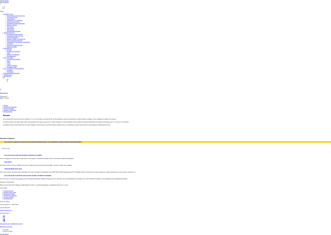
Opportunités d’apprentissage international (18, 42)
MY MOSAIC (7, 76)
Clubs (8, 62)
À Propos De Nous (12, 17)
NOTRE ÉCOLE (8, 14)
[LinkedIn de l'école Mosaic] (4, 219)
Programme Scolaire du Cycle (15, 36)
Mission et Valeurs (12, 25)
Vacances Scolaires (12, 65)
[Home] (2, 11)
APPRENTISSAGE (9, 33)
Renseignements (11, 56)
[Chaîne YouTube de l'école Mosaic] (4, 221)
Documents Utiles (12, 67)
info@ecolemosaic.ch (6, 210)
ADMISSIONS (7, 48)
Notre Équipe (10, 28)
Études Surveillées (12, 47)
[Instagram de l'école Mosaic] (4, 218)
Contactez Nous (7, 75)
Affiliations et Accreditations (14, 20)
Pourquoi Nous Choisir (13, 22)
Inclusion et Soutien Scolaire (14, 45)
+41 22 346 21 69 (5, 207)
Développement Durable (13, 31)
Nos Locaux (10, 26)
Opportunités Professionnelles (11, 73)
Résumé (9, 50)
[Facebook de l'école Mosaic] (4, 216)
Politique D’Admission (13, 54)
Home (1, 98)
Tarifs (8, 53)
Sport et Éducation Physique (14, 40)
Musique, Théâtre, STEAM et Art (16, 39)
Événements (10, 71)
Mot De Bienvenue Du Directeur (16, 15)
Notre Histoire (11, 19)
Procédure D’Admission (13, 51)
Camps (9, 64)
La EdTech (10, 43)
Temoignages (10, 29)
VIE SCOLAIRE (8, 57)
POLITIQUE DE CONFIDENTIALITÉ (11, 224)
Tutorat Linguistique (12, 37)
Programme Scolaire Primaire (15, 34)
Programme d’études (9, 194)
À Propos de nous (8, 191)
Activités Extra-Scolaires (13, 59)
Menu (8, 61)
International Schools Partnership (16, 23)
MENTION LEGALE (6, 226)
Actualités (9, 70)
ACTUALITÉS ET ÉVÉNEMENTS (13, 68)
